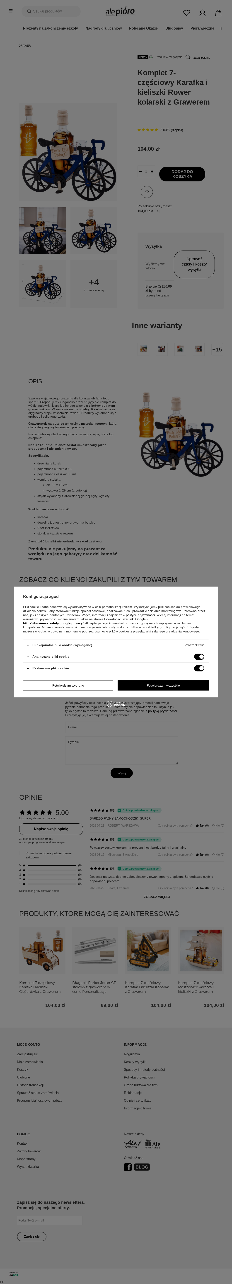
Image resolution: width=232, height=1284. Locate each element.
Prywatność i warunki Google (125, 619)
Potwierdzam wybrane (68, 685)
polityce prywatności (140, 615)
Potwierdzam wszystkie (163, 685)
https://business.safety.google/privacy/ (53, 623)
